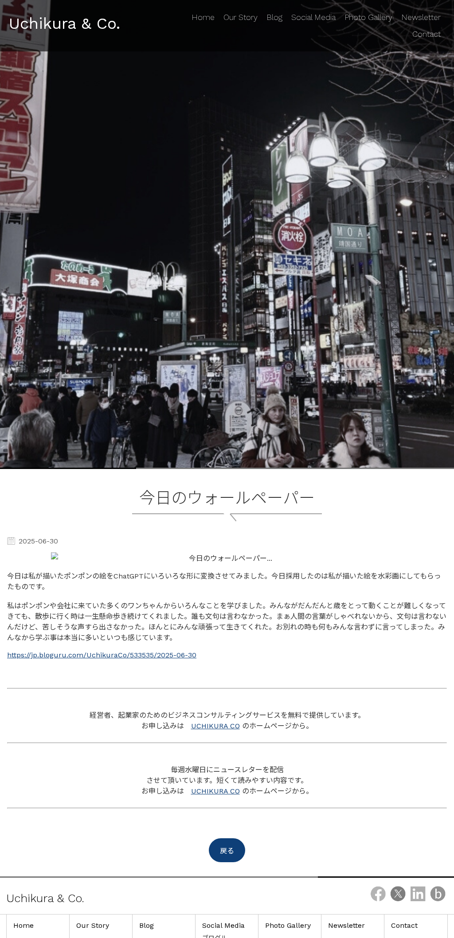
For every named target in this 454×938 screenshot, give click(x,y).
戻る (227, 851)
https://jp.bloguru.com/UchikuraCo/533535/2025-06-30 (101, 655)
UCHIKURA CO (215, 726)
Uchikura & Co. (64, 23)
